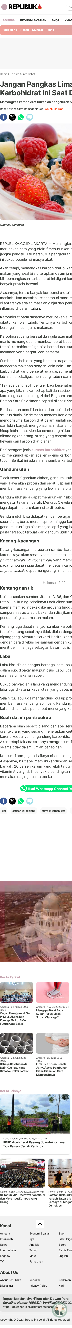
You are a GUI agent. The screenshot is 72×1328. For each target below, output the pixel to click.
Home (3, 74)
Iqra (31, 1239)
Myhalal (37, 29)
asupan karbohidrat (23, 810)
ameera (9, 20)
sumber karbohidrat (48, 450)
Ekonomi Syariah (33, 20)
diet (3, 810)
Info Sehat (29, 74)
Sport (62, 1244)
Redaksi (34, 1280)
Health (24, 29)
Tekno (50, 29)
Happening (10, 29)
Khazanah (6, 1239)
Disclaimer (6, 1285)
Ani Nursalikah (54, 108)
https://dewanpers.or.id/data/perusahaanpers (32, 1306)
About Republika (10, 1280)
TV (2, 1261)
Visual (33, 1255)
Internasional (8, 1250)
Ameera (5, 1233)
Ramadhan (36, 1261)
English (63, 1255)
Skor (61, 1233)
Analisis (34, 1244)
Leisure (15, 74)
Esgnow (5, 1255)
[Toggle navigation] (4, 7)
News (3, 1244)
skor (55, 20)
